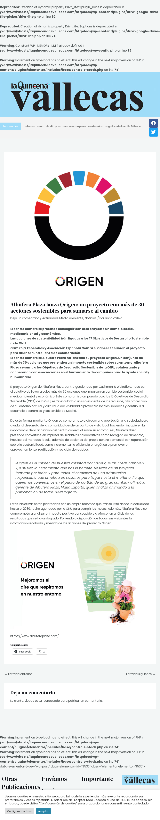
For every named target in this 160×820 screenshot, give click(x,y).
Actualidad (50, 318)
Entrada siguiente (141, 674)
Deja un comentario (24, 318)
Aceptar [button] (43, 811)
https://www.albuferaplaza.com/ (34, 636)
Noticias (91, 318)
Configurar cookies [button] (19, 811)
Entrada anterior (18, 674)
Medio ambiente (71, 318)
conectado (52, 701)
